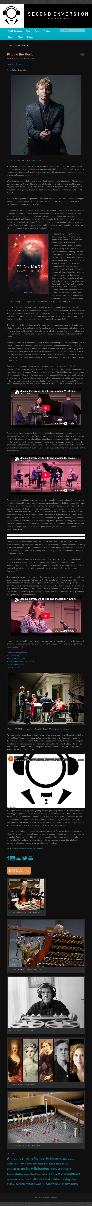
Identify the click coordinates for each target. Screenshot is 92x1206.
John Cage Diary (40, 1163)
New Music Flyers (60, 1169)
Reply (40, 848)
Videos (30, 1184)
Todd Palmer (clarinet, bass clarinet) (21, 661)
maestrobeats (30, 58)
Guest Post (12, 1163)
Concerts (41, 1158)
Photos (47, 31)
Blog (28, 31)
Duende (81, 260)
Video (37, 31)
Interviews (25, 1163)
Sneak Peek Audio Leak (18, 1179)
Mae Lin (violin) (13, 655)
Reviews (73, 1173)
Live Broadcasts (16, 1168)
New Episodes (37, 1168)
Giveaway (71, 1159)
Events (10, 37)
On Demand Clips (30, 848)
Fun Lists (63, 1158)
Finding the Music (20, 54)
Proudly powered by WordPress (46, 1198)
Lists (67, 1163)
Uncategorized (68, 1179)
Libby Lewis (64, 729)
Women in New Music (65, 1184)
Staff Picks (37, 1179)
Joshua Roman (15, 64)
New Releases (18, 1174)
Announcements (20, 1158)
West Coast (44, 1184)
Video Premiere (16, 1184)
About (20, 37)
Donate (30, 37)
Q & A (62, 1174)
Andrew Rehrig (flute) (15, 664)
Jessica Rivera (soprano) (17, 652)
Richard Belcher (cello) (16, 658)
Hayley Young (35, 160)
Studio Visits (52, 1179)
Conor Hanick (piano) (15, 667)
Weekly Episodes (15, 31)
